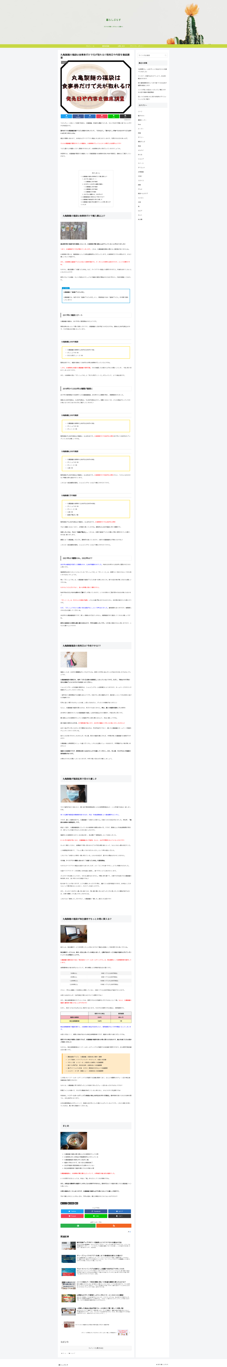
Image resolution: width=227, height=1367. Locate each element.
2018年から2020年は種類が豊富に (93, 184)
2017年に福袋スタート (90, 179)
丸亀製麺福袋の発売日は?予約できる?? (93, 197)
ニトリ (140, 111)
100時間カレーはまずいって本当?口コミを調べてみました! (152, 70)
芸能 (139, 133)
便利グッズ (141, 142)
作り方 (140, 154)
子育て (140, 176)
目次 (93, 173)
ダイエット (141, 167)
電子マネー (141, 116)
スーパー (141, 129)
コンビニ (141, 198)
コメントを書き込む (96, 1348)
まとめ (84, 204)
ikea (139, 124)
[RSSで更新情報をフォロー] (113, 1226)
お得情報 (71, 1203)
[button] (165, 55)
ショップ (64, 1203)
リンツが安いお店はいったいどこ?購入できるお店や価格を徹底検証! (152, 91)
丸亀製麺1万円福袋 (90, 192)
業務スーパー (142, 120)
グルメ (140, 189)
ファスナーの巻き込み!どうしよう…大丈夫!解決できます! (152, 77)
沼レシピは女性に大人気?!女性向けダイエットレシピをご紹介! (152, 98)
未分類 (140, 219)
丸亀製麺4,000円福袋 (91, 189)
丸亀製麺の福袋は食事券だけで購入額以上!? (94, 176)
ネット (140, 215)
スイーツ (141, 163)
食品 (139, 146)
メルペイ (141, 150)
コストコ (141, 180)
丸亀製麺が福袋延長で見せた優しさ (92, 199)
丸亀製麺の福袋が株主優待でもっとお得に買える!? (96, 202)
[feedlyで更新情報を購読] (78, 1226)
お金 (139, 202)
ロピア (140, 211)
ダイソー (141, 137)
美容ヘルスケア (143, 193)
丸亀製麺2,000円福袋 (91, 181)
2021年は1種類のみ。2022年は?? (93, 194)
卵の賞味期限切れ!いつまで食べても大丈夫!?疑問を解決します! (152, 84)
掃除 (139, 185)
